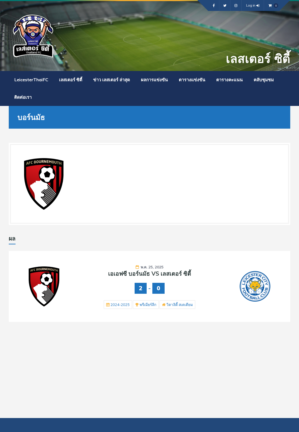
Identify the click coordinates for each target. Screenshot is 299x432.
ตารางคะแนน (229, 79)
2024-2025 (120, 304)
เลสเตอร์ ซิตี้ (70, 79)
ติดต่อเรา (23, 97)
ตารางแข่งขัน (192, 79)
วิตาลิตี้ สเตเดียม (179, 304)
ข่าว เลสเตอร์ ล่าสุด (111, 79)
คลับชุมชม (264, 79)
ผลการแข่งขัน (154, 79)
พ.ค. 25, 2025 (152, 267)
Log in (250, 5)
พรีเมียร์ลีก (148, 304)
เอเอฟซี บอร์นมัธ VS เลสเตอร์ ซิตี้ (149, 273)
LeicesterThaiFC (31, 79)
